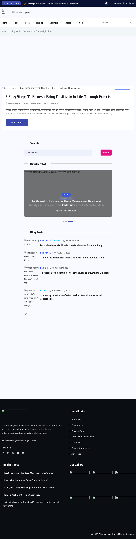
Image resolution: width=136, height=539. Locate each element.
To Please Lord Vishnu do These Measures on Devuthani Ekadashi (66, 203)
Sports (68, 22)
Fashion (39, 22)
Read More (17, 122)
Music (80, 22)
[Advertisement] (68, 55)
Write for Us (77, 442)
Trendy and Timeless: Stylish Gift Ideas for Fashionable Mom (72, 257)
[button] (63, 221)
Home (4, 22)
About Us (76, 419)
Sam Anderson (14, 104)
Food (16, 22)
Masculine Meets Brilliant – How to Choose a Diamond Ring (71, 245)
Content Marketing (81, 448)
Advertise (76, 453)
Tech (27, 22)
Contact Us (77, 425)
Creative (54, 22)
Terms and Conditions (82, 436)
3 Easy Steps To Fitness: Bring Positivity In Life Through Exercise (59, 96)
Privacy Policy (78, 431)
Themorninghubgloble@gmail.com (20, 440)
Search (106, 152)
